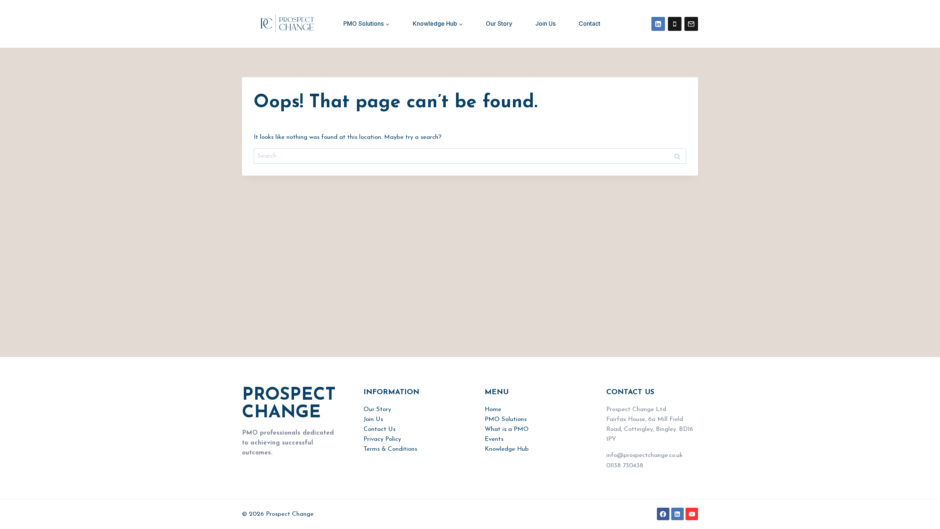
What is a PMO (507, 429)
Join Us (545, 23)
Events (494, 439)
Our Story (499, 23)
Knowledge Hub (507, 449)
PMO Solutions (506, 419)
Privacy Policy (382, 439)
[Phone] (675, 23)
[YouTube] (692, 514)
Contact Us (379, 429)
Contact (589, 23)
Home (493, 409)
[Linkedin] (658, 23)
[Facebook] (663, 514)
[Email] (691, 23)
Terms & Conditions (390, 449)
